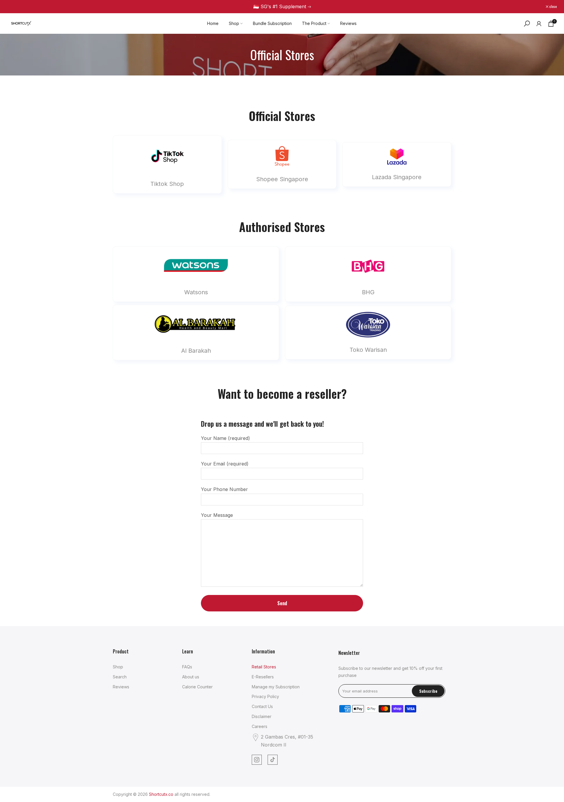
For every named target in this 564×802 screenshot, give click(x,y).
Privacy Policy (265, 696)
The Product (314, 23)
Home (213, 23)
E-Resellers (263, 676)
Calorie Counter (197, 686)
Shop (234, 23)
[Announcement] (282, 7)
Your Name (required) (225, 438)
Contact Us (262, 706)
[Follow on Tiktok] (273, 760)
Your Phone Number (224, 489)
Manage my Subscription (276, 686)
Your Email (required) (225, 464)
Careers (259, 726)
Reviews (348, 23)
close (14, 6)
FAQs (187, 666)
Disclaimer (261, 716)
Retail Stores (264, 666)
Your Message (217, 515)
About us (190, 676)
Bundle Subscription (272, 23)
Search (120, 676)
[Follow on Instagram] (257, 760)
